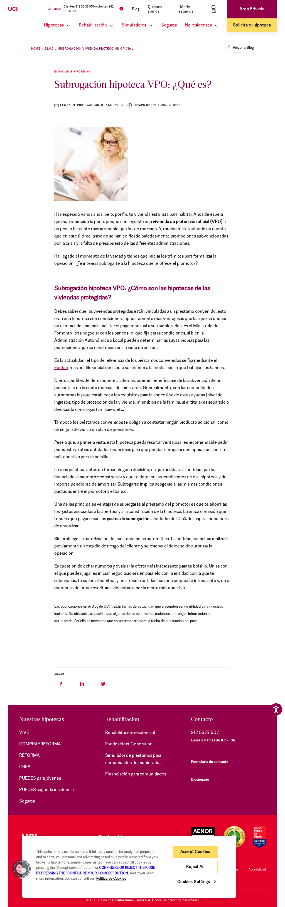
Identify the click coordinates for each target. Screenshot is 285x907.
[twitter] (103, 684)
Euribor (61, 368)
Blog (135, 9)
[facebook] (61, 684)
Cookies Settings (193, 882)
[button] (21, 869)
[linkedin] (82, 684)
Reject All (195, 867)
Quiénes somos (155, 9)
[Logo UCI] (22, 9)
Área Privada (251, 9)
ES (214, 11)
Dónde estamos (185, 9)
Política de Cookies (111, 879)
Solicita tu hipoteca (252, 25)
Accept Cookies (195, 852)
